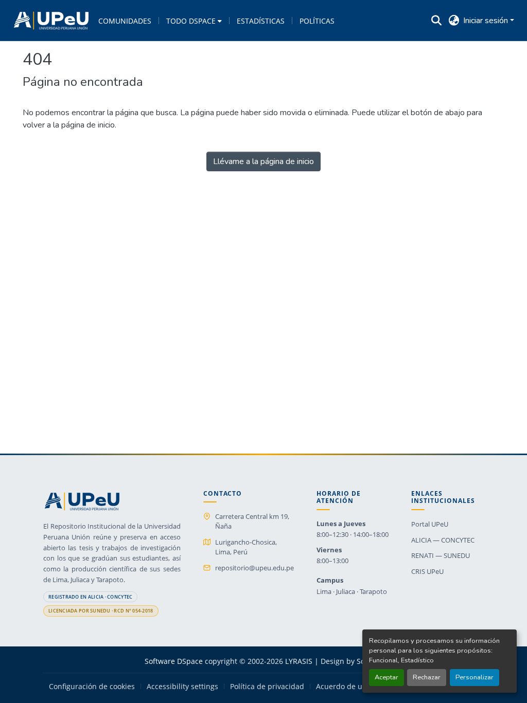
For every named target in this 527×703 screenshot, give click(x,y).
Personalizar (474, 677)
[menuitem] (194, 20)
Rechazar (427, 677)
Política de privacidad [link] (267, 686)
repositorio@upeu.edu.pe (254, 567)
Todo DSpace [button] (191, 21)
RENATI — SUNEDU (440, 555)
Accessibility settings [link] (182, 686)
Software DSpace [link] (174, 661)
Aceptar (386, 677)
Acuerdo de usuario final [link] (358, 686)
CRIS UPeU (427, 571)
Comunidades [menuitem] (124, 21)
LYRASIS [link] (298, 661)
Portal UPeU (429, 524)
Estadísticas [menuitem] (261, 21)
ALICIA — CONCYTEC (443, 540)
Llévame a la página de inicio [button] (263, 161)
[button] (51, 20)
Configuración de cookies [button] (92, 686)
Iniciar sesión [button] (486, 20)
